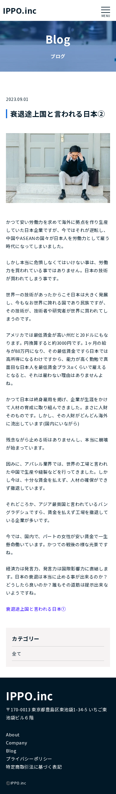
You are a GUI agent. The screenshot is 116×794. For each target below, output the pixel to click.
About (13, 734)
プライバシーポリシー (29, 758)
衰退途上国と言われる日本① (36, 609)
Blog (11, 750)
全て (16, 653)
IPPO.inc (20, 10)
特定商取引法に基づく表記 (34, 767)
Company (16, 742)
